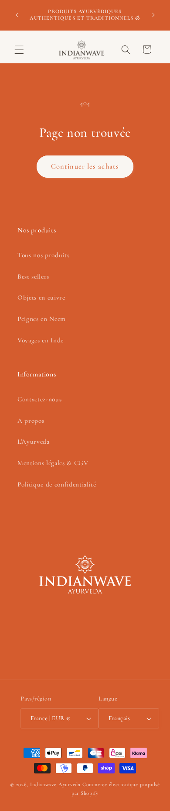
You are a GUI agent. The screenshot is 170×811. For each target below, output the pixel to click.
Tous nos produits (43, 255)
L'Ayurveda (33, 441)
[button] (19, 49)
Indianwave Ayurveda (55, 784)
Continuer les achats (85, 166)
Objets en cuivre (41, 297)
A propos (30, 420)
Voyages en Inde (40, 340)
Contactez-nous (39, 399)
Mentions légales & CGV (52, 463)
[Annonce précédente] (17, 14)
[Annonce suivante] (153, 14)
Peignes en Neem (41, 319)
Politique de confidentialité (56, 484)
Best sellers (33, 276)
